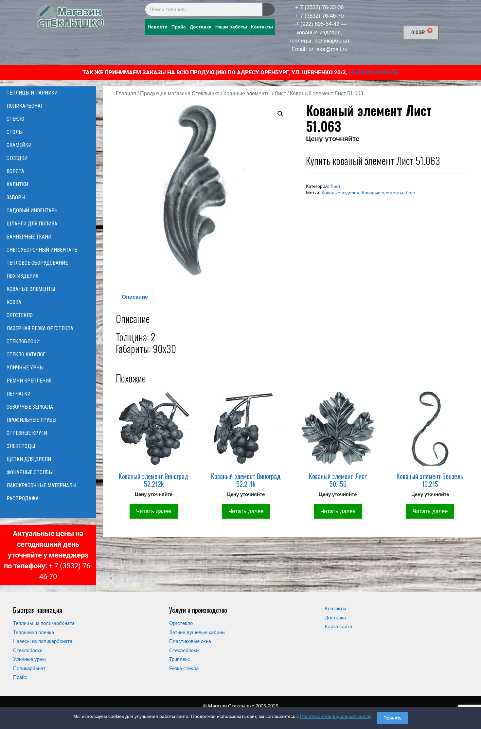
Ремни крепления (29, 381)
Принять (392, 717)
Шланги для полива (32, 224)
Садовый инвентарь (32, 210)
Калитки (17, 184)
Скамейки (19, 145)
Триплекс (179, 659)
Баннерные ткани (29, 237)
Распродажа (23, 498)
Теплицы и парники (32, 93)
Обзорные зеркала (30, 407)
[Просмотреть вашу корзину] (48, 511)
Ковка (14, 302)
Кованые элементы (247, 93)
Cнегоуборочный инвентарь (42, 250)
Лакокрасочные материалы (41, 485)
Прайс (178, 26)
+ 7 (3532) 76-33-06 (319, 7)
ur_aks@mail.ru (328, 49)
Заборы (16, 197)
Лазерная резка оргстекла (40, 328)
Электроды (21, 446)
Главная (126, 93)
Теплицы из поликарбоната (44, 623)
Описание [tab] (135, 297)
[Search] (268, 9)
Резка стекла (184, 668)
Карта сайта (338, 626)
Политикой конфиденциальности (335, 716)
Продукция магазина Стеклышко (180, 93)
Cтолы (15, 132)
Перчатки (18, 394)
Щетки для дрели (29, 459)
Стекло (15, 119)
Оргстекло (20, 315)
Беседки (17, 158)
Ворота (15, 171)
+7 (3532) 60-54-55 (373, 72)
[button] (280, 114)
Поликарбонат (25, 106)
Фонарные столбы (30, 472)
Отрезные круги (27, 433)
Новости (158, 26)
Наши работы (231, 26)
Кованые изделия (340, 192)
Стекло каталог (26, 354)
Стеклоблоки (23, 341)
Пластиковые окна (190, 641)
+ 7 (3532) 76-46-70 (319, 16)
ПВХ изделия (22, 276)
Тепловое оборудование (37, 263)
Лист (280, 93)
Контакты (262, 26)
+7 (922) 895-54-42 (316, 24)
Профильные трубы (31, 420)
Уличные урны (25, 367)
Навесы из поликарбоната (42, 641)
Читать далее (153, 511)
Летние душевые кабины (197, 632)
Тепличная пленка (33, 632)
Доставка (200, 26)
